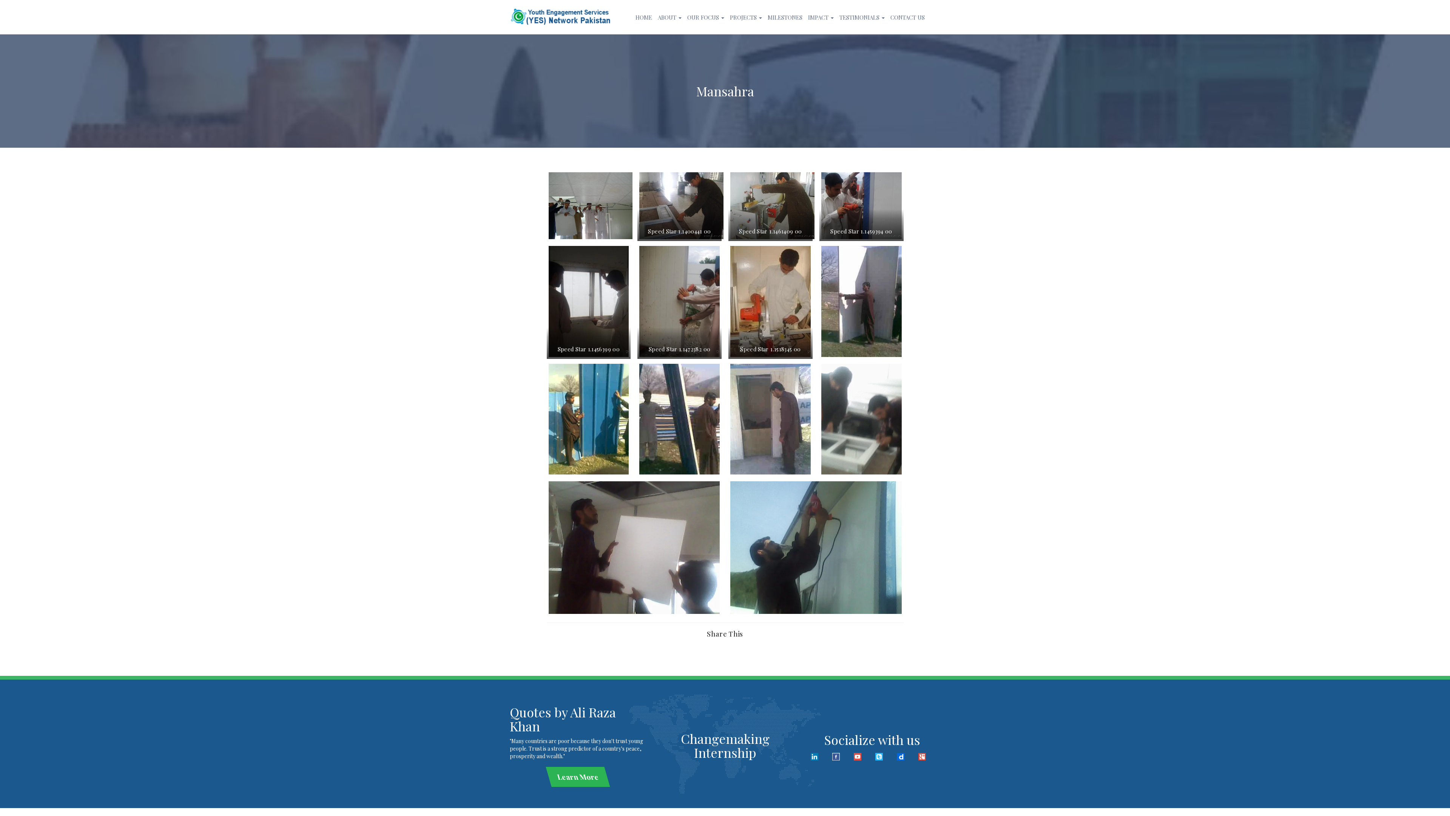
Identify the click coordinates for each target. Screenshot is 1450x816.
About (668, 17)
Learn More (578, 777)
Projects (744, 17)
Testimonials (860, 17)
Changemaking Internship (725, 745)
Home (644, 17)
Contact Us (907, 17)
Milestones (785, 17)
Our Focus (703, 17)
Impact (819, 17)
